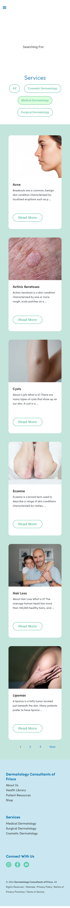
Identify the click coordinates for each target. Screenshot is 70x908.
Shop (9, 800)
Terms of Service (35, 891)
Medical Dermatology (35, 100)
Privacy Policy (44, 886)
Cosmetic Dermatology (42, 88)
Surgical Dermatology (35, 112)
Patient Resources (18, 795)
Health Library (16, 790)
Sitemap (30, 886)
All (14, 88)
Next (52, 746)
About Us (12, 785)
